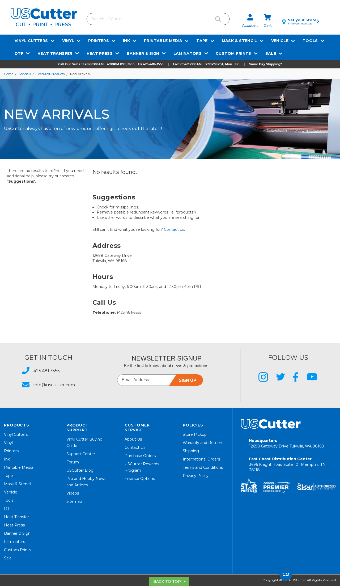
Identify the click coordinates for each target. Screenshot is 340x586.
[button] (170, 64)
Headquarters (286, 443)
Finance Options (140, 478)
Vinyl (68, 40)
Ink (126, 40)
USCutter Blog (80, 470)
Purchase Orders (140, 455)
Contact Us (135, 447)
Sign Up (187, 380)
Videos (72, 493)
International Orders (201, 459)
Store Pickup (195, 434)
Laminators (187, 53)
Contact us (174, 229)
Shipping (191, 451)
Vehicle (279, 40)
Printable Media (163, 40)
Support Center (80, 453)
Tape (201, 40)
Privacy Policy (196, 475)
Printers (98, 40)
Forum (72, 462)
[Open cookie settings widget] (285, 574)
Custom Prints (233, 53)
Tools (310, 40)
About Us (133, 439)
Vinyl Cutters (31, 40)
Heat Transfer (55, 53)
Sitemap (74, 501)
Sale (270, 53)
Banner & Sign (143, 53)
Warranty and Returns (203, 442)
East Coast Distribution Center (287, 464)
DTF (19, 53)
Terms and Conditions (203, 467)
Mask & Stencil (239, 40)
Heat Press (100, 53)
